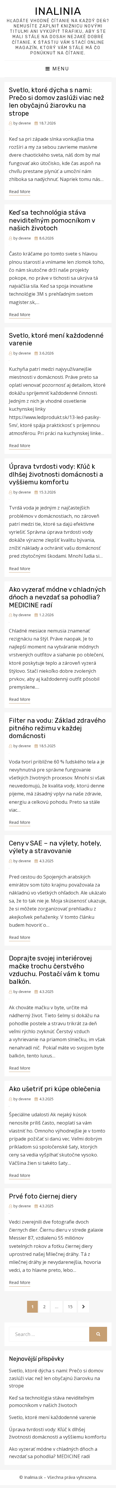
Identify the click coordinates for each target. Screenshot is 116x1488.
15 (72, 1306)
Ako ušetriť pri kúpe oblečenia (55, 1089)
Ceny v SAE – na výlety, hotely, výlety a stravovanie (55, 847)
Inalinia (58, 11)
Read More (19, 191)
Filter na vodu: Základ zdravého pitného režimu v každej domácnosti (57, 728)
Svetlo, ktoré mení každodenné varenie (56, 339)
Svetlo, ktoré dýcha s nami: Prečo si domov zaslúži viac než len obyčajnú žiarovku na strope (56, 101)
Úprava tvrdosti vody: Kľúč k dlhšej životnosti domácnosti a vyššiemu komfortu (56, 474)
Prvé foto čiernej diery (43, 1196)
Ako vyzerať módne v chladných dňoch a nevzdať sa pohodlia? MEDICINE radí (57, 597)
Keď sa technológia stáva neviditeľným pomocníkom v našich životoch (52, 220)
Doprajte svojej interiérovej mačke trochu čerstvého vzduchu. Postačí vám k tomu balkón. (54, 970)
